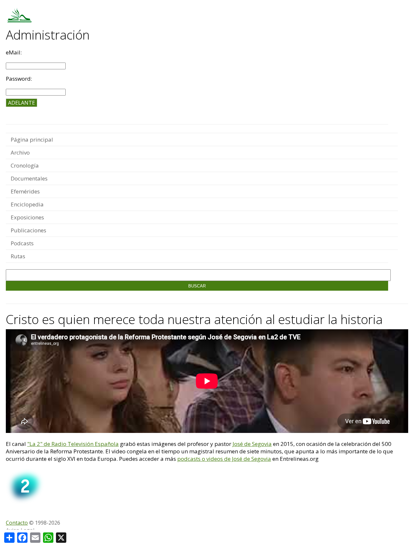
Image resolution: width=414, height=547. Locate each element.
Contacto (17, 522)
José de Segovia (252, 444)
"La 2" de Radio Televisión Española (73, 444)
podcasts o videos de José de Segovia (224, 458)
